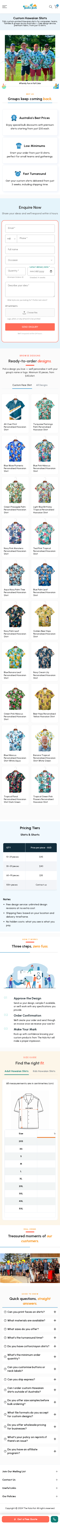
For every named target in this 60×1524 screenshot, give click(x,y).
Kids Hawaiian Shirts (44, 1071)
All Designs (42, 385)
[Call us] (54, 1519)
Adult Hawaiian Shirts (16, 1071)
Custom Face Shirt (22, 385)
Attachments (11, 306)
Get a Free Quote (27, 1519)
